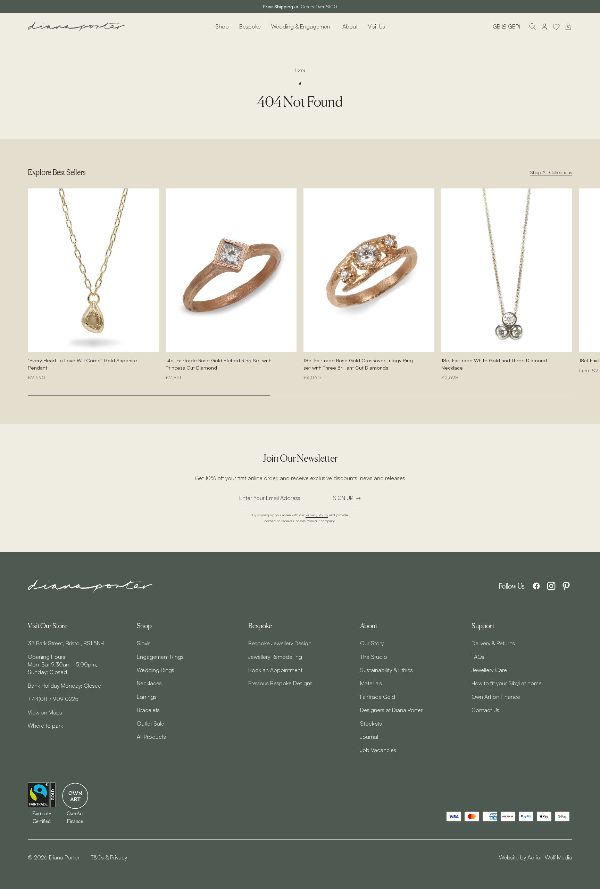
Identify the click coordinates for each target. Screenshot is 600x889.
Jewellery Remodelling (275, 656)
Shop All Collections (551, 172)
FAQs (478, 656)
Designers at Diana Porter (391, 709)
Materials (371, 683)
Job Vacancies (378, 749)
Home (300, 70)
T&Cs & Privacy (109, 857)
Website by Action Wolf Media (535, 857)
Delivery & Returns (493, 643)
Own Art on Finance (496, 696)
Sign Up (343, 497)
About (350, 26)
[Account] (544, 27)
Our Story (372, 643)
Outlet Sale (150, 723)
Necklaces (149, 683)
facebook (536, 586)
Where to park (45, 725)
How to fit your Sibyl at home (507, 683)
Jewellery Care (489, 669)
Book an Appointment (275, 669)
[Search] (532, 27)
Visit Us (376, 26)
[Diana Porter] (76, 27)
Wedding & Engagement (301, 26)
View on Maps (45, 712)
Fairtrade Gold (377, 696)
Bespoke (250, 26)
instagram (551, 586)
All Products (151, 736)
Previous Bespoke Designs (280, 683)
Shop (222, 26)
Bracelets (148, 709)
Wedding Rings (155, 669)
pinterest (566, 586)
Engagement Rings (160, 656)
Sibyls (144, 643)
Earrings (147, 696)
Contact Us (485, 709)
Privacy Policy (317, 514)
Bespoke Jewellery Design (279, 643)
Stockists (371, 723)
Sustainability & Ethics (386, 669)
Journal (369, 736)
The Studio (373, 656)
